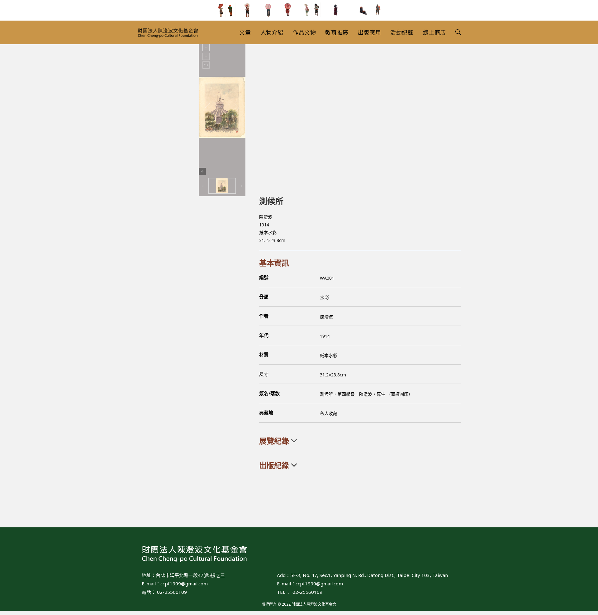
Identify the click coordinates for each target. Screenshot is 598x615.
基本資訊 (274, 263)
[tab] (360, 441)
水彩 (324, 297)
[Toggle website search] (458, 32)
